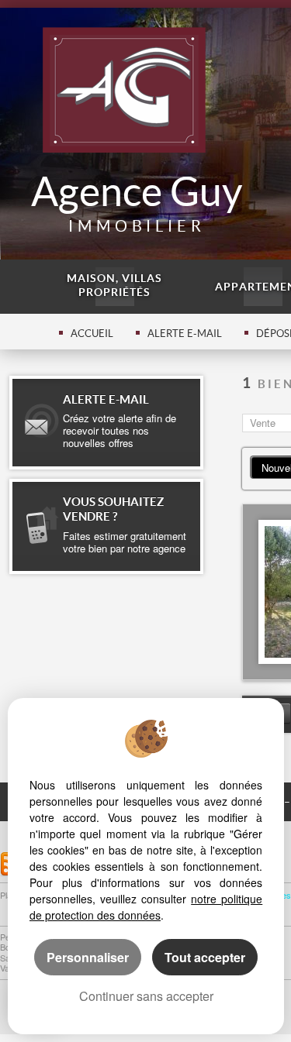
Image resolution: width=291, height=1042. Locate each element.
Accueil (92, 333)
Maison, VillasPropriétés (114, 285)
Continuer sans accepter (146, 996)
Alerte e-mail (184, 333)
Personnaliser (88, 957)
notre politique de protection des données (145, 907)
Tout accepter (205, 957)
